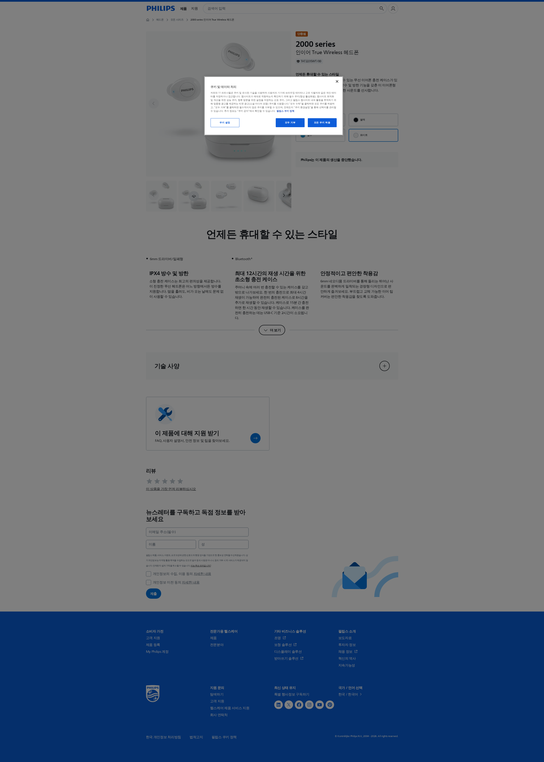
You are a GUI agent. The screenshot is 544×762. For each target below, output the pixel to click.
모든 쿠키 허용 (322, 123)
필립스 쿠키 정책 (285, 111)
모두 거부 (290, 123)
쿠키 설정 (225, 123)
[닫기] (337, 81)
